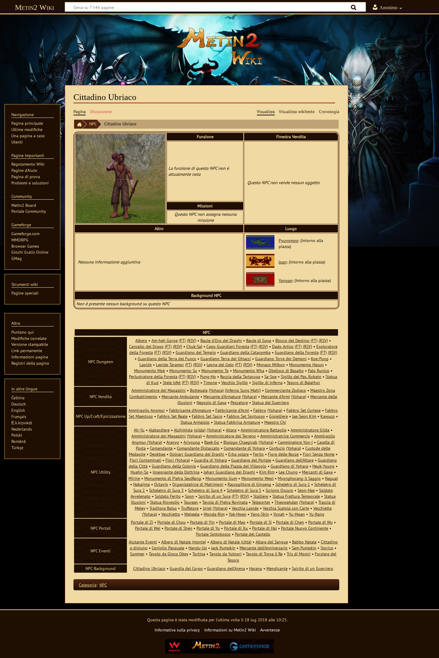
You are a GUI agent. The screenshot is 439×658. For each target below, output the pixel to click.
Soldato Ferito (168, 496)
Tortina (198, 554)
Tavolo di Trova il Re (264, 554)
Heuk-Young (323, 466)
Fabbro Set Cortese (303, 410)
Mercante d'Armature (222, 396)
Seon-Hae (306, 490)
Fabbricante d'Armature (190, 410)
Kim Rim (266, 472)
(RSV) (191, 340)
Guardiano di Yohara (289, 466)
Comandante (161, 448)
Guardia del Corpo (186, 568)
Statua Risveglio (164, 502)
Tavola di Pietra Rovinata (225, 502)
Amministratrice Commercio (285, 436)
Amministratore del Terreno (231, 436)
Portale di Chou (171, 522)
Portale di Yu (208, 528)
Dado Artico (283, 346)
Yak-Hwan (237, 514)
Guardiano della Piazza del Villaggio (233, 466)
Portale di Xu (236, 528)
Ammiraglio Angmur (146, 410)
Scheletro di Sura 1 (292, 484)
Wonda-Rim (214, 514)
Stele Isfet (172, 382)
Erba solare (238, 454)
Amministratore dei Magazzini (158, 390)
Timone (210, 382)
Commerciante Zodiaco (285, 390)
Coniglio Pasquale (168, 548)
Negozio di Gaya (211, 402)
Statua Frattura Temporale (296, 496)
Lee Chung (288, 472)
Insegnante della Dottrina (176, 472)
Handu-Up (197, 548)
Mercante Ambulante (180, 396)
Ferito (258, 454)
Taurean (191, 502)
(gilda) (199, 430)
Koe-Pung (320, 358)
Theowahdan (286, 502)
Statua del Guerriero (270, 402)
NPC (93, 124)
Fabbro (259, 410)
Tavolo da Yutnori (225, 554)
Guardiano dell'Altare (294, 460)
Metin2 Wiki (34, 7)
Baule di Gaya (258, 340)
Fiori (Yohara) (177, 460)
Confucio (277, 448)
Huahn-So (139, 472)
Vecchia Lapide (245, 508)
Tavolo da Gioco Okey (168, 554)
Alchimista (183, 430)
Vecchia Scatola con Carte (286, 508)
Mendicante (277, 568)
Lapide (145, 364)
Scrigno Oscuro (279, 490)
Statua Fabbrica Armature (237, 422)
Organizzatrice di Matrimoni (197, 484)
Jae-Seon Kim (304, 416)
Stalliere (260, 496)
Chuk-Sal (194, 346)
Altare (231, 430)
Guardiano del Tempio (196, 352)
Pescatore (239, 402)
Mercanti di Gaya (317, 472)
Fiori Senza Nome (318, 454)
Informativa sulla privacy (177, 630)
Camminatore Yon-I (295, 442)
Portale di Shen (178, 528)
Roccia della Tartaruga (240, 376)
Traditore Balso (163, 508)
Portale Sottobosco (213, 534)
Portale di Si (261, 522)
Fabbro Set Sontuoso (246, 416)
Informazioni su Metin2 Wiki (230, 630)
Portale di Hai (264, 528)
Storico (326, 548)
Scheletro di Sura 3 (166, 490)
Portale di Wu (320, 522)
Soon (189, 496)
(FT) (182, 340)
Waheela (191, 514)
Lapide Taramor (170, 364)
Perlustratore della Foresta (153, 376)
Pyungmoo (288, 240)
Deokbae (157, 454)
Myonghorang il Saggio (299, 478)
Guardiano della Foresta (297, 352)
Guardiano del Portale (251, 460)
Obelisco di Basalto (286, 370)
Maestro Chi (275, 422)
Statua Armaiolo (195, 422)
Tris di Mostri (299, 554)
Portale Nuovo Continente (304, 528)
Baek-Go (211, 442)
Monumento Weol (257, 478)
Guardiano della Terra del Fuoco (167, 358)
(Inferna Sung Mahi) (243, 390)
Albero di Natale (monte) (183, 542)
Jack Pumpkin (223, 548)
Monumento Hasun (306, 364)
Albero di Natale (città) (230, 542)
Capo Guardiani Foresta (227, 346)
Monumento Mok (149, 370)
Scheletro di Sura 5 (244, 490)
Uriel (207, 508)
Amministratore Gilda (310, 430)
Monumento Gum (221, 478)
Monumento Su (183, 370)
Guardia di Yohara (210, 460)
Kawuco (327, 416)
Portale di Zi (142, 522)
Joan (283, 262)
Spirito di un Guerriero (312, 568)
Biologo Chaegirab (240, 442)
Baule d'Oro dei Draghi (221, 340)
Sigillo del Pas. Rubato (301, 376)
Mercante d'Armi (275, 396)
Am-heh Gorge (164, 340)
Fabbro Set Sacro (207, 416)
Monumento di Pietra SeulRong (172, 478)
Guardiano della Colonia (174, 466)
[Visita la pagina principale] (219, 46)
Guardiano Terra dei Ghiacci (225, 358)
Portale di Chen (290, 522)
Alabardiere (159, 430)
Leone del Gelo (220, 364)
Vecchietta (322, 508)
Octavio (161, 484)
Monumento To (215, 370)
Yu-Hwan (297, 514)
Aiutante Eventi (143, 542)
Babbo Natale (304, 542)
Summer (137, 554)
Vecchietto (170, 514)
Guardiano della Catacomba (245, 352)
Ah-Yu (139, 430)
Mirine (134, 478)
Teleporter (261, 502)
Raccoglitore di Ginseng (249, 484)
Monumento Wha (248, 370)
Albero (141, 340)
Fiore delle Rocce (283, 454)
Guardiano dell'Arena (226, 568)
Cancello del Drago (146, 346)
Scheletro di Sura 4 (205, 490)
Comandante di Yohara (244, 448)
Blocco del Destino (292, 340)
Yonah (279, 514)
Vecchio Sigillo (234, 382)
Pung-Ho (208, 376)
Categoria (87, 585)
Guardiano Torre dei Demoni (281, 358)
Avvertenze (270, 630)
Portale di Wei (147, 528)
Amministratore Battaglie (263, 430)
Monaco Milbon (271, 364)
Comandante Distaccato (198, 448)
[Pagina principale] (78, 124)
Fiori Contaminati (145, 460)
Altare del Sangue (272, 542)
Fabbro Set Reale (172, 416)
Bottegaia (199, 390)
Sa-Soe (270, 376)
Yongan (285, 280)
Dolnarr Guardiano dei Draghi (197, 454)
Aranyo (172, 442)
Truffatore (190, 508)
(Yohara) (216, 390)
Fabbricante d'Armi (232, 410)
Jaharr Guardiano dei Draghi (229, 472)
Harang (255, 568)
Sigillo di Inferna (267, 382)
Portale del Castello (252, 534)
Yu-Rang (316, 514)
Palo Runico (318, 370)
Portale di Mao (232, 522)
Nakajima (141, 484)
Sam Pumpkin (304, 548)
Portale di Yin (202, 522)
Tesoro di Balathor (303, 382)
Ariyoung (191, 442)
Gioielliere (278, 416)
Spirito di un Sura (214, 496)
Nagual (331, 478)
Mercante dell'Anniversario (264, 548)
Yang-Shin (260, 514)
